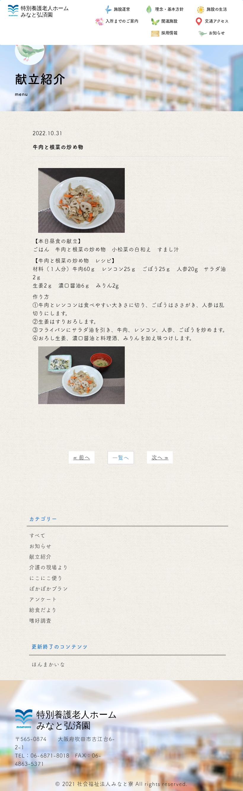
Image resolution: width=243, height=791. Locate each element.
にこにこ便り (46, 578)
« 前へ (81, 457)
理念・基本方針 (169, 9)
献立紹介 (40, 556)
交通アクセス (217, 21)
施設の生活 (217, 9)
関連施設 (169, 21)
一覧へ (120, 457)
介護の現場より (48, 567)
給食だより (43, 610)
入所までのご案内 (121, 21)
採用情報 (169, 33)
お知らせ (217, 33)
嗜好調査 (40, 620)
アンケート (43, 599)
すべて (37, 535)
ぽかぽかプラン (48, 588)
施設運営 (122, 9)
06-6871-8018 (50, 755)
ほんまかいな (48, 664)
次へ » (159, 457)
